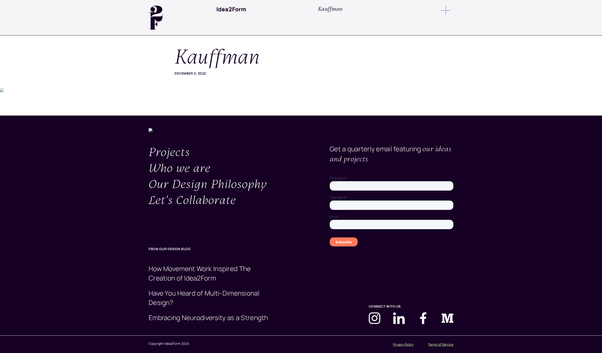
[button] (445, 9)
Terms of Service (440, 344)
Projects (169, 153)
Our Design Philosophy (208, 185)
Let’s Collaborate (192, 201)
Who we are (179, 169)
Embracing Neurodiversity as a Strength (208, 317)
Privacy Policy (403, 344)
